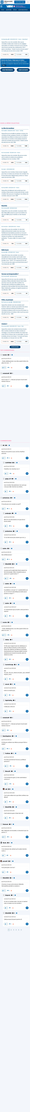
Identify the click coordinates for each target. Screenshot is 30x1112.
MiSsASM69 (8, 564)
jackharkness (6, 498)
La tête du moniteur (8, 128)
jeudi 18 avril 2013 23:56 (9, 517)
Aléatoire (8, 10)
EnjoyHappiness (7, 736)
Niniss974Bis (8, 807)
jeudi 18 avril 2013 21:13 (6, 881)
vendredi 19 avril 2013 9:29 (10, 535)
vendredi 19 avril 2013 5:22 (10, 916)
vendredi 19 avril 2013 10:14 (10, 688)
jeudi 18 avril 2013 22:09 (9, 810)
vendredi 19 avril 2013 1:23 (9, 899)
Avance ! (4, 324)
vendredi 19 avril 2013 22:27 (10, 607)
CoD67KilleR (8, 462)
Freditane (7, 753)
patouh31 (5, 861)
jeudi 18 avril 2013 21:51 (9, 757)
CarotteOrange (9, 664)
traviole (5, 355)
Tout (2, 10)
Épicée (15, 10)
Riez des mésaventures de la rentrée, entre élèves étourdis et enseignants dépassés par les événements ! (15, 63)
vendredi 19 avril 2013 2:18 (10, 643)
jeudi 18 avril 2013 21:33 (9, 567)
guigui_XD (8, 478)
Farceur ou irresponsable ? (10, 274)
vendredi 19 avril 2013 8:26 (10, 668)
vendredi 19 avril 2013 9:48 (10, 587)
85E (4, 445)
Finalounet (6, 824)
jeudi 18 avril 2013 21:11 (6, 358)
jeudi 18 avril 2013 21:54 (9, 775)
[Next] (21, 930)
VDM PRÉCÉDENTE (7, 70)
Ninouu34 (8, 771)
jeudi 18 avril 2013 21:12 (6, 739)
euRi (6, 789)
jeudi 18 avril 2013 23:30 (9, 482)
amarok (7, 684)
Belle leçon (5, 250)
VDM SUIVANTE (23, 70)
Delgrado (7, 895)
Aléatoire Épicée (23, 10)
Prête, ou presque (7, 300)
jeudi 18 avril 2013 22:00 (9, 466)
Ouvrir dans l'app (19, 2)
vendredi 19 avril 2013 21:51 (10, 704)
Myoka (5, 842)
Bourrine (4, 206)
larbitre (5, 548)
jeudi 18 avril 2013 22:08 (9, 792)
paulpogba (8, 513)
